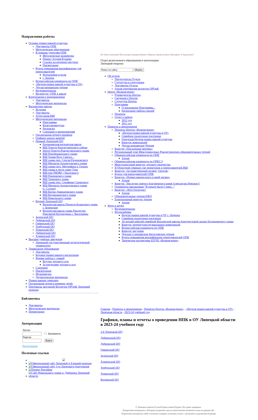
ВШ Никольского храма (57, 198)
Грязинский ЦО (45, 223)
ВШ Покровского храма (57, 176)
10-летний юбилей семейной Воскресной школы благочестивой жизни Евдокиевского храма (177, 221)
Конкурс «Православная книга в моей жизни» (142, 177)
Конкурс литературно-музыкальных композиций (151, 224)
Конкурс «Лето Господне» (130, 189)
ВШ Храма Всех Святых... (58, 157)
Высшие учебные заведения (45, 239)
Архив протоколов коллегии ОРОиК (137, 88)
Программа (121, 104)
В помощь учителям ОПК (51, 52)
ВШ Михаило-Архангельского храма (65, 163)
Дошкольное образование (44, 248)
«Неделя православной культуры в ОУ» (59, 84)
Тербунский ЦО (45, 226)
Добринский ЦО (46, 232)
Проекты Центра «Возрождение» (134, 129)
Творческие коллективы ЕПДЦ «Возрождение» (150, 240)
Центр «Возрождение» (121, 91)
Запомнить (54, 333)
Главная (105, 309)
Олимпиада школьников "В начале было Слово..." (145, 186)
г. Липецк (48, 77)
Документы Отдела (126, 85)
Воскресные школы (40, 106)
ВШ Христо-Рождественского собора (65, 147)
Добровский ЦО (45, 220)
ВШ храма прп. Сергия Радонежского (65, 160)
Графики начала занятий (50, 138)
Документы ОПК (46, 46)
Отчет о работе (124, 117)
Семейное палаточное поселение (141, 136)
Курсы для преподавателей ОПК (134, 174)
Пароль (26, 337)
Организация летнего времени (54, 134)
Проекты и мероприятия (122, 126)
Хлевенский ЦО (45, 236)
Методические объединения (52, 49)
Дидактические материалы (52, 277)
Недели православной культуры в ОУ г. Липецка (151, 215)
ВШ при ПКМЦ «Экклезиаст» (61, 172)
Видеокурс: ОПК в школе (51, 93)
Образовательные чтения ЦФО (133, 196)
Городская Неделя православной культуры (147, 139)
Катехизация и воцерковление (47, 96)
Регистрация (30, 346)
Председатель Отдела (127, 79)
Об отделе (114, 76)
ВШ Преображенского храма (60, 153)
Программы (50, 122)
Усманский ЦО (45, 229)
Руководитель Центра (128, 94)
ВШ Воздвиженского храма (59, 194)
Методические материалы (51, 103)
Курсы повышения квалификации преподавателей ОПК (155, 237)
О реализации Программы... (138, 107)
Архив (126, 158)
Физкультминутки (53, 125)
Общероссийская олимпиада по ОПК (137, 155)
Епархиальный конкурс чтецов (133, 199)
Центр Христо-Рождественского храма (66, 150)
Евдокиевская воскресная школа (62, 144)
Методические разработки (58, 55)
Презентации (50, 65)
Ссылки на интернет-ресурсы (60, 62)
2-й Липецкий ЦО (112, 331)
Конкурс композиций (134, 142)
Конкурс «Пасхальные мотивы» (134, 148)
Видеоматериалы (46, 90)
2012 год (127, 120)
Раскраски (49, 128)
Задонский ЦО (44, 217)
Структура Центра (126, 101)
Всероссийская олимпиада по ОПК (57, 81)
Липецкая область (111, 312)
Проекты (120, 113)
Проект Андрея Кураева (57, 58)
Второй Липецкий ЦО (49, 201)
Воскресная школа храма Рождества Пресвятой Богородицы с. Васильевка (65, 212)
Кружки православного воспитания (57, 255)
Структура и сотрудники (129, 82)
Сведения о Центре (126, 98)
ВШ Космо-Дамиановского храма (63, 191)
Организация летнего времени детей (51, 283)
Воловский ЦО (110, 379)
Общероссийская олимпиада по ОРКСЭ (139, 161)
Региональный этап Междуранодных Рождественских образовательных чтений (162, 151)
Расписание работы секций (138, 110)
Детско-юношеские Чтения (138, 145)
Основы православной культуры (48, 43)
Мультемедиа (43, 274)
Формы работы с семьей (50, 258)
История (41, 109)
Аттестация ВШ (45, 115)
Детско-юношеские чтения (52, 87)
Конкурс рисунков (133, 231)
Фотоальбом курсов (54, 74)
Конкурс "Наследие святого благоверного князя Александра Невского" (157, 183)
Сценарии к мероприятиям (59, 131)
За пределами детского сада (59, 264)
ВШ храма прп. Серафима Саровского (65, 182)
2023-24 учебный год (137, 312)
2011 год (127, 123)
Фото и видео (116, 205)
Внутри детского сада (56, 261)
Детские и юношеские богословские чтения (148, 234)
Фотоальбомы (123, 212)
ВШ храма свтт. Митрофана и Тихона (65, 166)
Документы (42, 100)
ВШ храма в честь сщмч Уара (60, 169)
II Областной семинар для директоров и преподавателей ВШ (151, 167)
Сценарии (42, 267)
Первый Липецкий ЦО (49, 141)
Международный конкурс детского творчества (142, 164)
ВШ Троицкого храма (56, 179)
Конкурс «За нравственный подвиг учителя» (141, 170)
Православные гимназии (43, 280)
